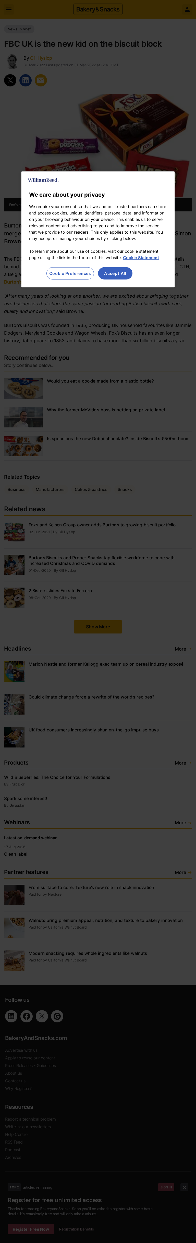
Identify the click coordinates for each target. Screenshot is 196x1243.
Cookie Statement (141, 257)
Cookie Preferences (70, 273)
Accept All (115, 273)
